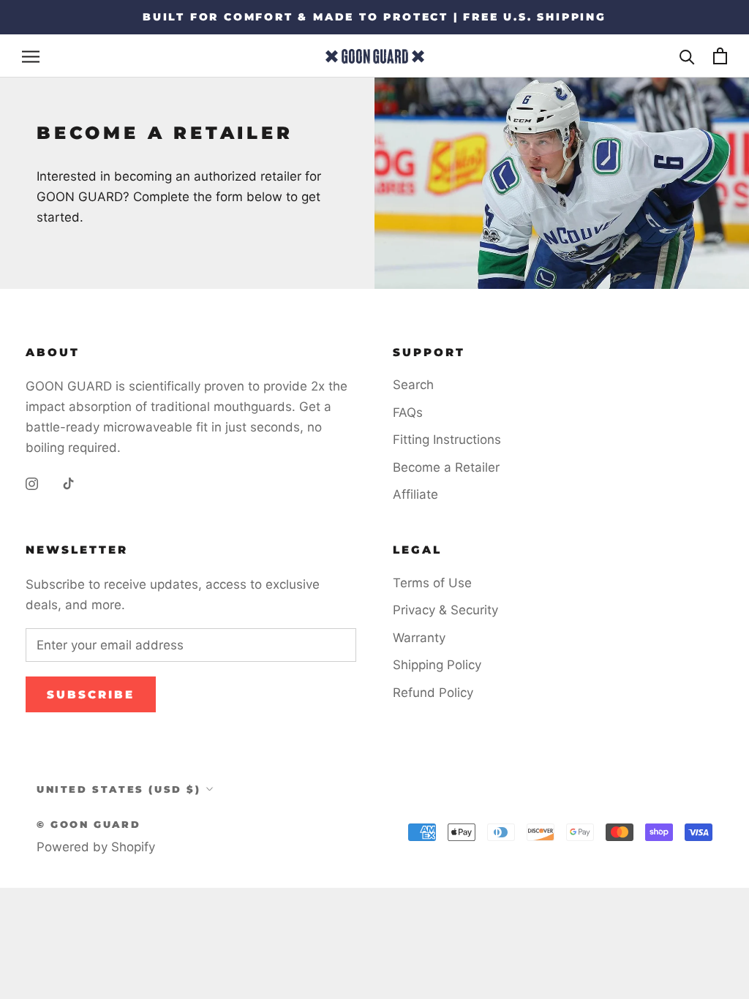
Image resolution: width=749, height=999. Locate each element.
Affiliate (415, 494)
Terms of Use (432, 583)
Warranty (419, 637)
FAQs (408, 412)
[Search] (687, 56)
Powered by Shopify (96, 847)
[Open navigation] (30, 56)
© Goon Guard (88, 824)
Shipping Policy (437, 664)
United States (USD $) (119, 789)
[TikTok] (68, 482)
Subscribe (91, 694)
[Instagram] (32, 482)
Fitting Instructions (447, 439)
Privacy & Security (445, 610)
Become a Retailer (446, 467)
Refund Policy (433, 692)
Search (413, 384)
